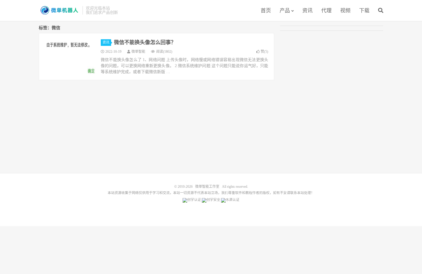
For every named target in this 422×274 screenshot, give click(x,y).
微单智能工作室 (59, 10)
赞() (264, 52)
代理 (326, 10)
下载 (364, 10)
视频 (345, 10)
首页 (266, 10)
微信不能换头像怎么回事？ (145, 42)
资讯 (307, 10)
